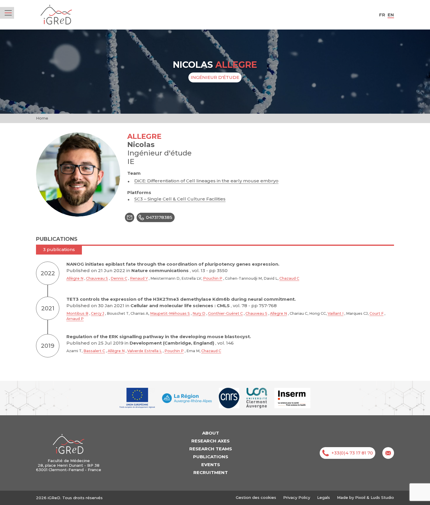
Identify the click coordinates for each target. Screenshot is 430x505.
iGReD (56, 15)
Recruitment (210, 472)
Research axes (210, 441)
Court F (376, 313)
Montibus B (77, 313)
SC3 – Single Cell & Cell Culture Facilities (180, 199)
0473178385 (159, 217)
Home (42, 118)
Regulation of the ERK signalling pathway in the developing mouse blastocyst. (158, 336)
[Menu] (8, 12)
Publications (210, 456)
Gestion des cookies (256, 497)
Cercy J (97, 313)
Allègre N (74, 278)
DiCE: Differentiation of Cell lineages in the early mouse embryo (206, 181)
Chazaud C (289, 278)
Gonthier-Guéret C (225, 313)
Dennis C (119, 278)
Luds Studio (382, 497)
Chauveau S (97, 278)
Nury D (198, 313)
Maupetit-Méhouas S (170, 313)
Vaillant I (335, 313)
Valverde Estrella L (144, 351)
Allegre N (278, 313)
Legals (323, 497)
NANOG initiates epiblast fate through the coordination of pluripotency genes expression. (172, 264)
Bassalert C (94, 351)
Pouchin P (212, 278)
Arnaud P (75, 319)
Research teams (210, 449)
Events (210, 464)
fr (382, 15)
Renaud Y (139, 278)
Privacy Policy (296, 497)
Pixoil (360, 497)
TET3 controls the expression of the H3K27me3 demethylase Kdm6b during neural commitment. (181, 299)
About (210, 433)
